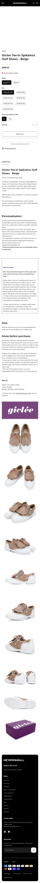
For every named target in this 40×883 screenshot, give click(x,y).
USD (13, 862)
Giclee (4, 51)
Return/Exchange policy (23, 393)
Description (6, 162)
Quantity (4, 125)
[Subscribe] (33, 850)
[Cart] (37, 3)
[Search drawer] (33, 3)
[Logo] (20, 3)
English (6, 862)
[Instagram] (5, 832)
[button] (20, 140)
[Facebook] (9, 832)
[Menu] (3, 3)
